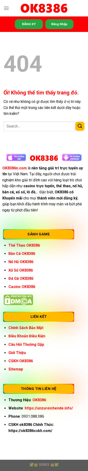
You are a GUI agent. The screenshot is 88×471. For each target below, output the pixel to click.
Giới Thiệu (17, 352)
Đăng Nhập (59, 24)
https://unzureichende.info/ (49, 408)
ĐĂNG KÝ (29, 24)
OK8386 (39, 400)
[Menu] (6, 8)
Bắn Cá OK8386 (21, 253)
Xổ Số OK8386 (20, 270)
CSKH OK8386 (20, 361)
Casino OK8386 (21, 286)
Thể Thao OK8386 (24, 245)
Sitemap (15, 369)
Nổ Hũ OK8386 (20, 262)
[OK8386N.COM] (44, 8)
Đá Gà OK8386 (20, 278)
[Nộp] (79, 126)
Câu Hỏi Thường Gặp (26, 344)
